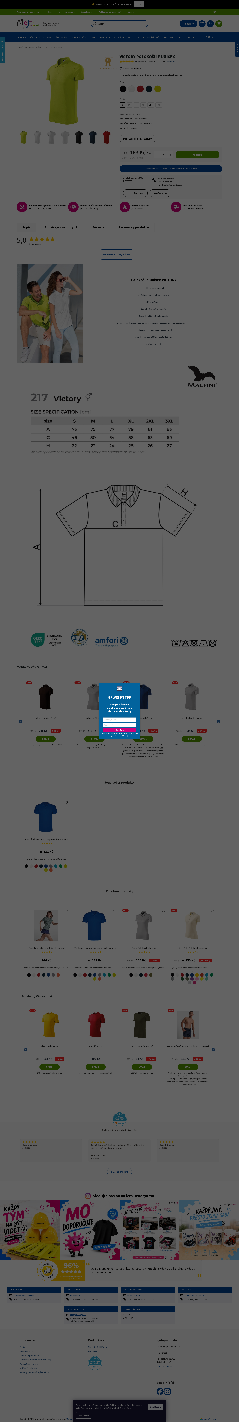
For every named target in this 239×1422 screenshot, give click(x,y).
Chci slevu (120, 730)
